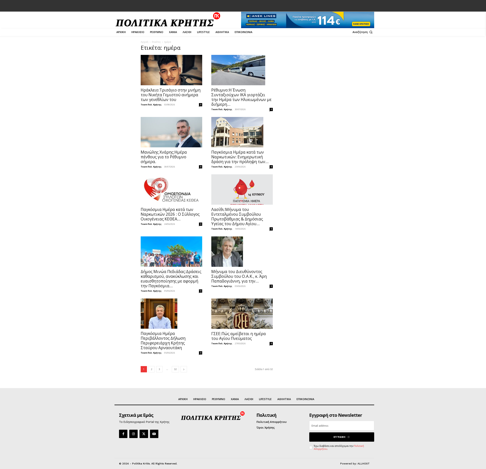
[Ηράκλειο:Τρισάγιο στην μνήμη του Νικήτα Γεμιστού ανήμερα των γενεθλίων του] (171, 70)
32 (175, 369)
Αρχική (144, 41)
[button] (363, 32)
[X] (144, 434)
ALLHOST (363, 463)
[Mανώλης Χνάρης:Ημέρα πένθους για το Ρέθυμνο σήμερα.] (171, 132)
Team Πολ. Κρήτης (151, 104)
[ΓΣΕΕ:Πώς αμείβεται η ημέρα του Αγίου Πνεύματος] (242, 313)
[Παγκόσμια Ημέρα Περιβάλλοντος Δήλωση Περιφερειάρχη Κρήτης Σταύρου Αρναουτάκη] (171, 313)
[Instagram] (133, 434)
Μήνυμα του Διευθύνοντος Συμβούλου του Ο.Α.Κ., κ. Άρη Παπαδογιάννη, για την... (239, 276)
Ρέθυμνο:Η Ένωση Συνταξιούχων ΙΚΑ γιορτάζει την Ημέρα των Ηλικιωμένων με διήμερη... (241, 97)
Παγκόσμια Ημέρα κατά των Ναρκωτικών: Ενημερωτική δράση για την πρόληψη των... (240, 156)
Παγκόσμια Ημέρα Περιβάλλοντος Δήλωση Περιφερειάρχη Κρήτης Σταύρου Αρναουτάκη (163, 340)
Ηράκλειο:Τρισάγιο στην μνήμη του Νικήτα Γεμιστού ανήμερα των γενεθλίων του (170, 94)
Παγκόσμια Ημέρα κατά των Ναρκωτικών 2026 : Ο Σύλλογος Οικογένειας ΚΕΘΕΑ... (170, 214)
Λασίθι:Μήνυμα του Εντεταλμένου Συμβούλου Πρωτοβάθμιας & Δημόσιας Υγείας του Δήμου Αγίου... (237, 216)
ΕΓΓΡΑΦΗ (339, 437)
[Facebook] (123, 434)
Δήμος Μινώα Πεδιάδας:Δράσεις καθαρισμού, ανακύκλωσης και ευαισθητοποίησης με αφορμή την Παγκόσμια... (171, 278)
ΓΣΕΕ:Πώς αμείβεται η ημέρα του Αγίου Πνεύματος (238, 336)
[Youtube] (154, 434)
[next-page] (184, 369)
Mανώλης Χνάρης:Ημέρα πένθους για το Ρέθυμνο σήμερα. (164, 156)
